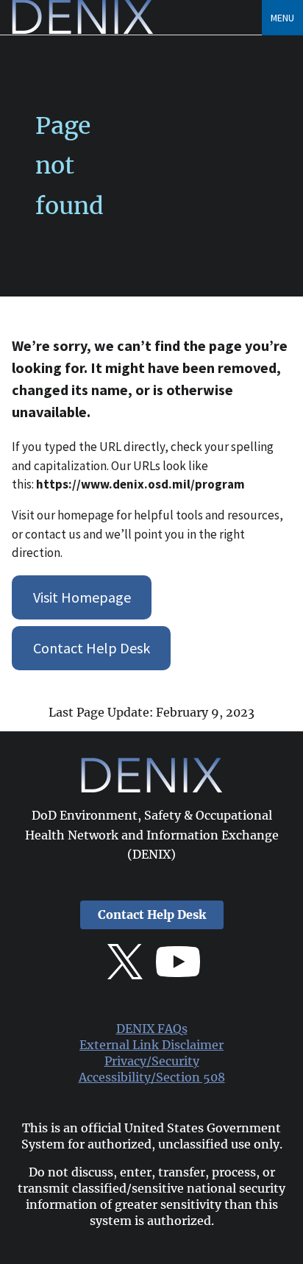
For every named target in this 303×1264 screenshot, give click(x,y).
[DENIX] (82, 30)
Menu (282, 17)
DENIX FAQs (152, 1029)
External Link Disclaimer (151, 1045)
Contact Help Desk (91, 648)
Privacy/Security (151, 1061)
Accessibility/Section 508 (152, 1077)
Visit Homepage (82, 597)
